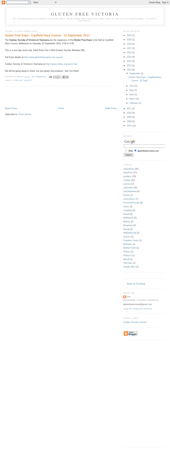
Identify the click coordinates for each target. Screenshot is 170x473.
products (127, 176)
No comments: (39, 77)
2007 (129, 125)
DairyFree (128, 172)
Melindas (127, 244)
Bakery (126, 221)
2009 (129, 117)
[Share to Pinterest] (67, 77)
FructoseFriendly (131, 202)
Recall (126, 259)
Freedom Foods (130, 240)
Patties (126, 251)
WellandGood (129, 233)
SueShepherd (129, 191)
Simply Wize (129, 266)
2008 (129, 121)
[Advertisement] (65, 97)
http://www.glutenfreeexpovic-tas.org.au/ (43, 57)
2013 (129, 65)
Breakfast (128, 225)
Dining (126, 229)
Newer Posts (11, 108)
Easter (126, 195)
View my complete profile (137, 309)
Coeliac (18, 80)
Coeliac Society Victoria (134, 322)
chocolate (128, 187)
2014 (129, 61)
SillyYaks (127, 263)
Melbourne (128, 217)
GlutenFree (128, 169)
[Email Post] (50, 77)
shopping (127, 210)
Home (61, 108)
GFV (129, 297)
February (134, 103)
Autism (126, 236)
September (135, 73)
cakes (126, 206)
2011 (129, 108)
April (131, 94)
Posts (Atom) (24, 114)
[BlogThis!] (57, 77)
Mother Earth (129, 248)
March (132, 98)
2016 (129, 52)
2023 (129, 35)
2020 (129, 39)
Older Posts (111, 108)
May (131, 90)
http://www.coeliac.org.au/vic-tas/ (62, 64)
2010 (129, 113)
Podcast (127, 255)
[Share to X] (61, 77)
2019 (129, 44)
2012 (129, 70)
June (132, 86)
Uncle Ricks (129, 199)
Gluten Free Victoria (85, 14)
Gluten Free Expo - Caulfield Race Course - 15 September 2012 (47, 35)
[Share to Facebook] (64, 77)
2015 (129, 57)
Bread (126, 214)
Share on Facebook (136, 284)
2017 (129, 48)
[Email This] (54, 77)
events (28, 80)
